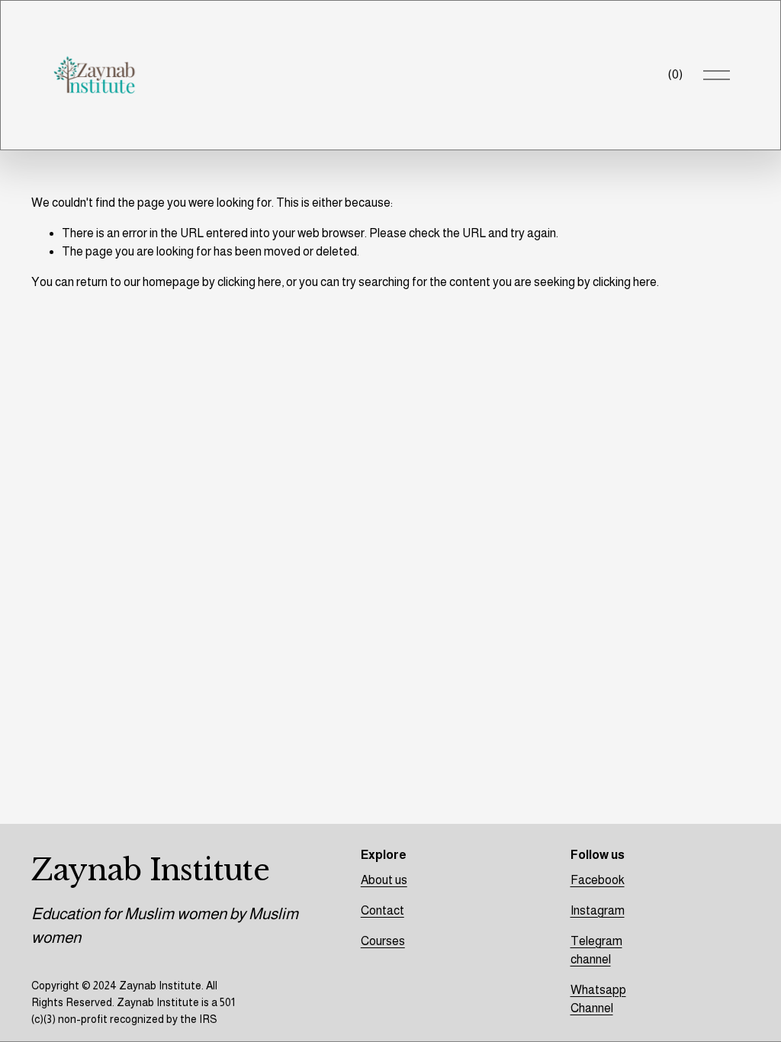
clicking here (249, 281)
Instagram (597, 910)
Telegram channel (596, 950)
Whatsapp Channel (598, 999)
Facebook (597, 879)
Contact (382, 910)
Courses (383, 940)
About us (384, 879)
